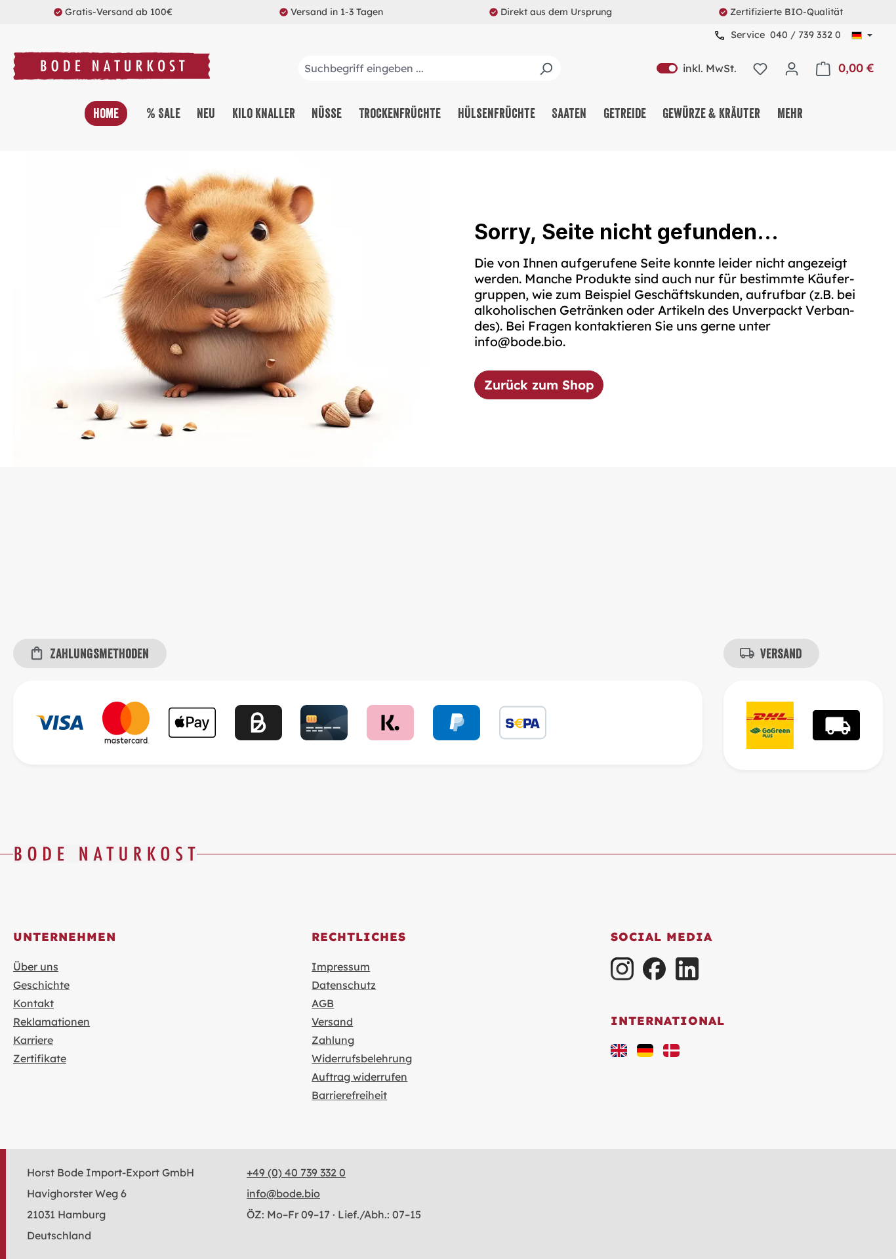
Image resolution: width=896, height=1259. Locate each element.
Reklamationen (51, 1021)
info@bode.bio (283, 1193)
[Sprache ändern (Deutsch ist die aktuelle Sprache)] (861, 35)
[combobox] (429, 68)
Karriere (33, 1040)
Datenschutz (344, 984)
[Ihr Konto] (791, 68)
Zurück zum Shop (539, 385)
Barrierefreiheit (349, 1095)
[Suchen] (546, 68)
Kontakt (33, 1003)
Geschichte (41, 984)
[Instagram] (622, 968)
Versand (332, 1021)
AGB (323, 1003)
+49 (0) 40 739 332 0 (296, 1172)
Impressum (341, 966)
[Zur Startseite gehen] (111, 66)
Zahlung (333, 1040)
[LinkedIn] (687, 968)
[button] (619, 1049)
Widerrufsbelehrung (362, 1058)
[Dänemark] (671, 1049)
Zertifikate (39, 1058)
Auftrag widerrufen (359, 1076)
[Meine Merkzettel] (760, 68)
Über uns (35, 966)
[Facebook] (654, 968)
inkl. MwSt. (696, 68)
